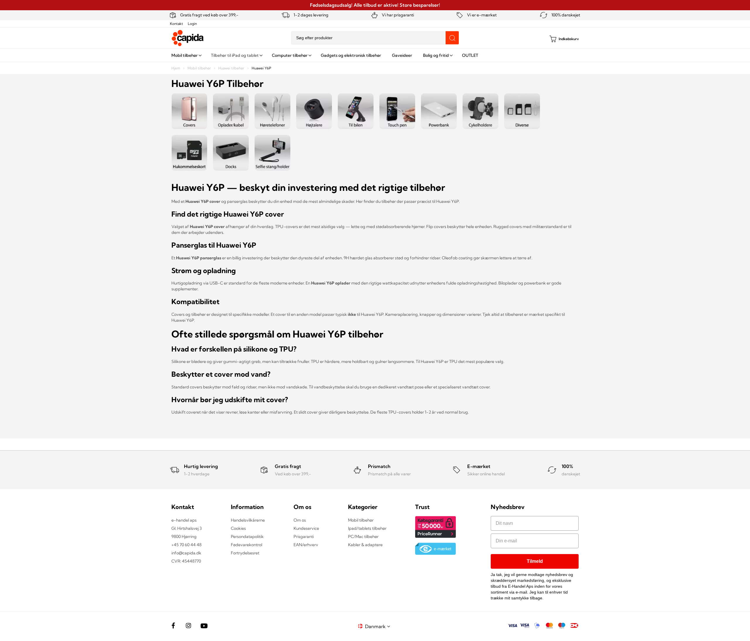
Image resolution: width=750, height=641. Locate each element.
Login (192, 23)
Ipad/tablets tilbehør (367, 528)
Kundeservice (306, 528)
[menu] (375, 55)
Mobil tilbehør (200, 68)
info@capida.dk (186, 553)
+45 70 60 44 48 (186, 544)
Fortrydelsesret (245, 553)
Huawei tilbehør (231, 68)
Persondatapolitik (247, 536)
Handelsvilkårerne (248, 520)
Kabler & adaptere (365, 544)
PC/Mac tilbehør (363, 536)
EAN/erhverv (306, 544)
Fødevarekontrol (246, 544)
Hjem (176, 68)
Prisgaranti (304, 536)
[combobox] (375, 37)
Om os (300, 520)
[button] (378, 626)
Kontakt (176, 23)
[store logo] (187, 38)
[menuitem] (186, 55)
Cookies (238, 528)
